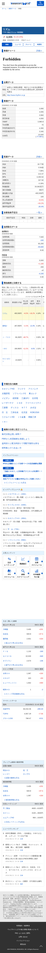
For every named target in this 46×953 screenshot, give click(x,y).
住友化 (5, 634)
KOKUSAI (34, 412)
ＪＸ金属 (21, 417)
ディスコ (15, 408)
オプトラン (7, 661)
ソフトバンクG (19, 393)
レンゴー (6, 774)
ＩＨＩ (5, 422)
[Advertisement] (23, 18)
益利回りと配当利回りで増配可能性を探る (20, 443)
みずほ (33, 408)
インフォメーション (23, 940)
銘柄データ (12, 8)
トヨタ (19, 403)
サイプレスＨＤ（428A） (17, 505)
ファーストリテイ (33, 403)
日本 (21, 839)
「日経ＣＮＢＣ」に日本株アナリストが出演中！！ (22, 471)
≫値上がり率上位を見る (13, 643)
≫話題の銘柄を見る (11, 778)
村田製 (16, 398)
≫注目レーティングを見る (14, 822)
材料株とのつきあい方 (11, 448)
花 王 (25, 770)
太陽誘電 (6, 393)
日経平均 (6, 709)
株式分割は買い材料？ (11, 434)
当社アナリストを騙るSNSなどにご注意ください (22, 479)
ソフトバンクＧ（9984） (17, 540)
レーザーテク (8, 403)
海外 (21, 884)
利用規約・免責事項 (23, 926)
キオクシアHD (8, 389)
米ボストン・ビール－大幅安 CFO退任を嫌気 (23, 881)
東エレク (33, 393)
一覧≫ (39, 212)
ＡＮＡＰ (6, 678)
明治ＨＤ (6, 770)
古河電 (35, 398)
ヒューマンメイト (10, 683)
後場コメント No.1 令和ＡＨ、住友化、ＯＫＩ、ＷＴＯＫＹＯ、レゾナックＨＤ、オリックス (23, 870)
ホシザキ (26, 774)
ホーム (4, 8)
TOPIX (5, 714)
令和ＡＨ (6, 673)
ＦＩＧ (5, 651)
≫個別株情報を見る (11, 800)
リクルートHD (8, 417)
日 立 (5, 412)
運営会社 (23, 944)
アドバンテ (33, 389)
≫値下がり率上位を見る (13, 665)
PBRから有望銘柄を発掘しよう (16, 439)
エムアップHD (8, 818)
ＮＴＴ (24, 408)
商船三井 (32, 417)
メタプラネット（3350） (17, 494)
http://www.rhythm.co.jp (16, 95)
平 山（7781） (14, 529)
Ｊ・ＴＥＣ (6, 337)
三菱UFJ (25, 398)
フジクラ (21, 389)
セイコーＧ (7, 656)
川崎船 (5, 629)
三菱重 (5, 408)
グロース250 (8, 718)
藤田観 (5, 639)
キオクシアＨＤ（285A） (17, 518)
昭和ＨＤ (6, 690)
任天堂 (24, 412)
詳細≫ (39, 51)
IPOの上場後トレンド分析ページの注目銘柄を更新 (22, 463)
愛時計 (4, 326)
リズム (4, 313)
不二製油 (6, 808)
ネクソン (6, 813)
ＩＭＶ (4, 349)
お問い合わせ (23, 937)
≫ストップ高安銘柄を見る (14, 694)
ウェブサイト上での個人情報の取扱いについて (23, 929)
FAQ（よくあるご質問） (23, 933)
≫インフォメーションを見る (15, 483)
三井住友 (15, 412)
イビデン (6, 398)
